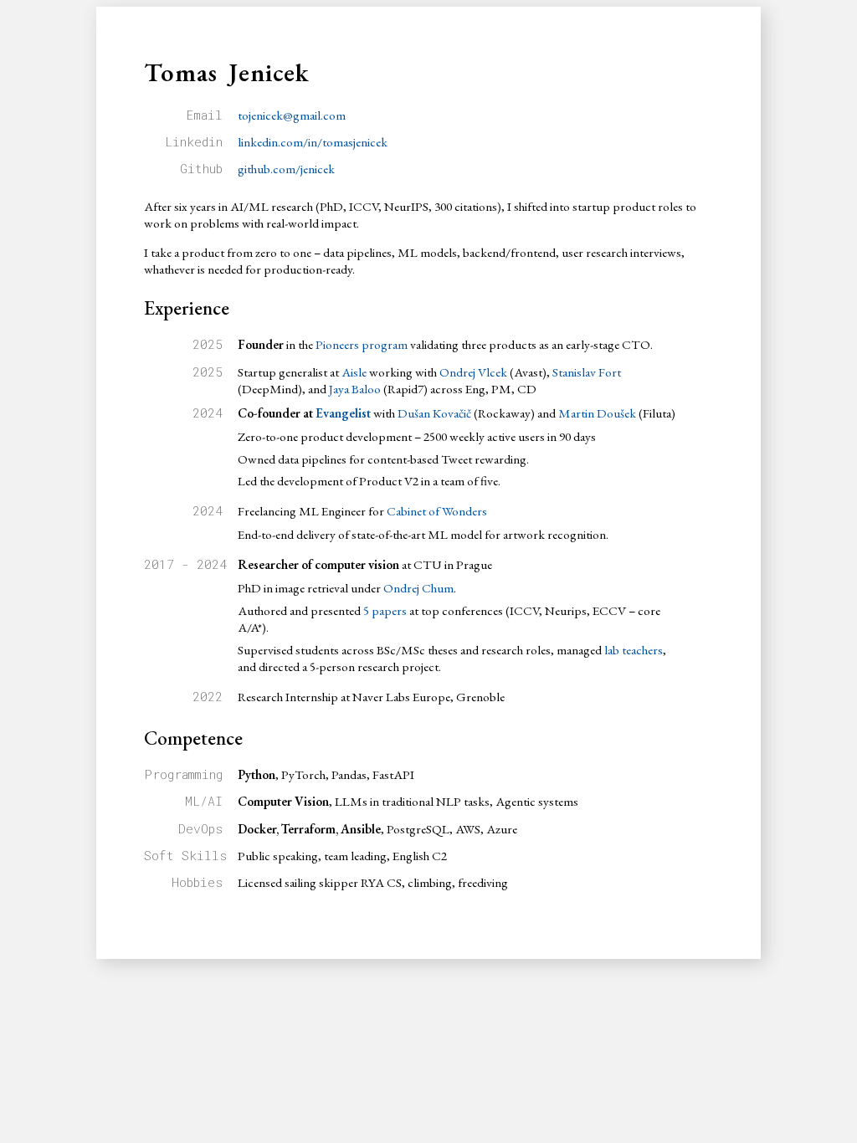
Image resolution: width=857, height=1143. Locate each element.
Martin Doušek (597, 413)
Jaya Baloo (355, 389)
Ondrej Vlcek (473, 372)
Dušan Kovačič (434, 413)
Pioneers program (362, 344)
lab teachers (633, 650)
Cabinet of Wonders (437, 511)
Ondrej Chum (418, 588)
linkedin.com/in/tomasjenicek (312, 142)
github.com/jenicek (286, 169)
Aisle (354, 372)
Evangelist (343, 413)
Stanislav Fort (586, 372)
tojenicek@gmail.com (292, 115)
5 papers (385, 610)
